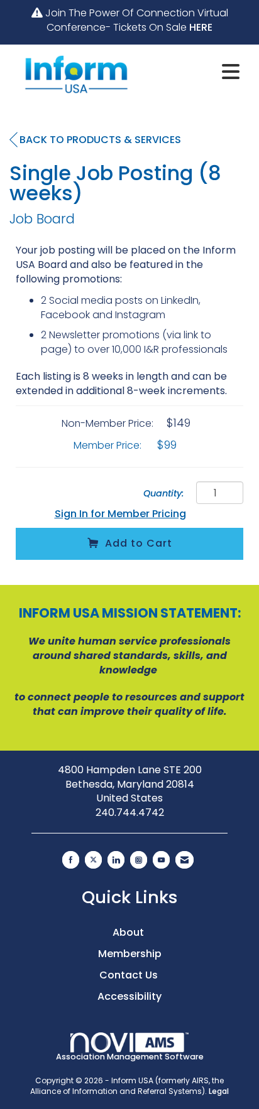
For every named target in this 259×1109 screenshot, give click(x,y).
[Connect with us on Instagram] (138, 860)
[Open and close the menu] (195, 72)
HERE (200, 27)
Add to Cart (138, 543)
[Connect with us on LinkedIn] (115, 860)
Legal (219, 1091)
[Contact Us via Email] (184, 860)
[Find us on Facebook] (70, 860)
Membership (130, 953)
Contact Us (129, 975)
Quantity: (163, 493)
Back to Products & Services (100, 139)
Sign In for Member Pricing (120, 514)
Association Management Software (130, 1056)
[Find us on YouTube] (161, 860)
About (129, 932)
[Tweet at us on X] (93, 860)
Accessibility (129, 996)
